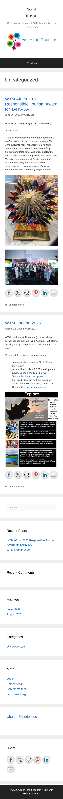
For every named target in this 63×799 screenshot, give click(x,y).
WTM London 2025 (23, 323)
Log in (10, 678)
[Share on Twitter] (18, 293)
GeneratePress (31, 793)
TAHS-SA (18, 365)
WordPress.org (16, 694)
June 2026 (13, 609)
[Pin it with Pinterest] (36, 293)
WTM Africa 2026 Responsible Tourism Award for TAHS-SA (31, 104)
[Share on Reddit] (27, 293)
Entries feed (14, 684)
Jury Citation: (12, 130)
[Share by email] (54, 293)
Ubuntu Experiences (22, 717)
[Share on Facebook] (9, 293)
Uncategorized (16, 304)
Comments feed (17, 689)
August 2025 (14, 614)
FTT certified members (34, 387)
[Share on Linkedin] (45, 293)
